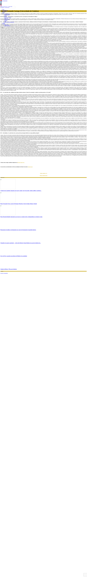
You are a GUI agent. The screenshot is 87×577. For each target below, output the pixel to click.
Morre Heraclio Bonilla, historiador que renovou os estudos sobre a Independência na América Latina (21, 216)
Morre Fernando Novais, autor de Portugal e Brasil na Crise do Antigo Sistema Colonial (18, 203)
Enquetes (5, 20)
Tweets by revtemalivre (4, 273)
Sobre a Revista (4, 10)
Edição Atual (6, 24)
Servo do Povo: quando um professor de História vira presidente (13, 256)
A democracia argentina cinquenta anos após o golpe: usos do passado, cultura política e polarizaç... (21, 190)
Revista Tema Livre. (20, 162)
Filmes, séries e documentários (9, 22)
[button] (1, 2)
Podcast (5, 15)
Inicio (3, 9)
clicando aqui (30, 166)
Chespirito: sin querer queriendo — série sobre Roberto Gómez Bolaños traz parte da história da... (20, 242)
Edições (3, 23)
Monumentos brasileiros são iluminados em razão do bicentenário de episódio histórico (18, 229)
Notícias (3, 12)
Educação (6, 18)
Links (5, 21)
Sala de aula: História (7, 17)
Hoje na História (7, 14)
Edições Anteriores (7, 25)
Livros (5, 16)
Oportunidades (4, 11)
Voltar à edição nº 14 (43, 173)
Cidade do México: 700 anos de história (8, 269)
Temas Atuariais (7, 19)
